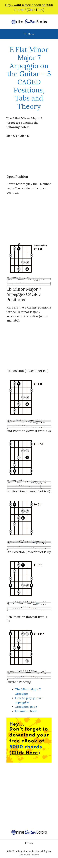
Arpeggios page (26, 706)
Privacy (29, 842)
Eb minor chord (26, 711)
